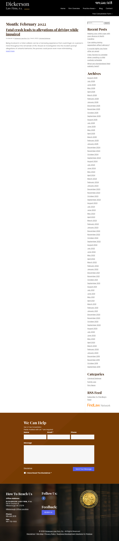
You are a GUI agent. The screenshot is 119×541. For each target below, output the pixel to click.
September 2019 (93, 367)
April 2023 (91, 217)
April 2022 (91, 259)
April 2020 (91, 342)
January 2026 (92, 102)
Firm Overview (74, 8)
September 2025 (94, 116)
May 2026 (91, 88)
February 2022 (93, 266)
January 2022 (92, 269)
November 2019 (93, 360)
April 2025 (91, 133)
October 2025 (92, 113)
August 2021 (92, 287)
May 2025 (91, 130)
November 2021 (93, 276)
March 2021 (91, 304)
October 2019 (92, 363)
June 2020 (91, 335)
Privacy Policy (50, 534)
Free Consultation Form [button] (102, 14)
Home (63, 8)
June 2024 (91, 168)
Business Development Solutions (70, 534)
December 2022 (93, 231)
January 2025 (92, 144)
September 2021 (93, 283)
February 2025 (93, 140)
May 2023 (91, 214)
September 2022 (94, 241)
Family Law (91, 382)
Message (28, 443)
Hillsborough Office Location (17, 509)
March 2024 (92, 179)
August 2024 (92, 161)
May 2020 (91, 339)
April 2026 (91, 92)
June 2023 (91, 210)
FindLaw (89, 534)
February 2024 (93, 182)
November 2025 (93, 109)
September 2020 (94, 325)
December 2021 (93, 273)
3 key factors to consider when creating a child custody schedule (97, 57)
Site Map (40, 534)
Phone (74, 432)
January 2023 (92, 227)
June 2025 (91, 126)
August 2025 (92, 120)
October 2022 (92, 238)
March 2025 (92, 137)
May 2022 (91, 255)
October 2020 (92, 321)
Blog (101, 8)
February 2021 (92, 308)
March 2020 (92, 346)
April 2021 (91, 301)
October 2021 (92, 280)
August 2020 (92, 328)
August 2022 (92, 245)
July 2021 (90, 290)
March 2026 (92, 95)
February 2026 (93, 99)
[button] (117, 527)
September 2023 (94, 200)
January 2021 (92, 311)
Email (50, 432)
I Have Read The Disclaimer (39, 473)
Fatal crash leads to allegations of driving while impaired (42, 31)
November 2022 (93, 234)
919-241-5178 (103, 2)
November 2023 (93, 193)
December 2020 (93, 315)
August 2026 (92, 78)
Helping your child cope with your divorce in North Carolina (98, 36)
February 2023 (93, 224)
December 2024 (93, 147)
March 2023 (92, 220)
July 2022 (91, 248)
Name (26, 432)
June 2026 (91, 85)
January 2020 (92, 353)
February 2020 (93, 349)
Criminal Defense (44, 38)
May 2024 (91, 172)
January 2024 (92, 186)
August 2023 (92, 203)
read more (10, 51)
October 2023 (92, 196)
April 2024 (91, 175)
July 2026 (91, 81)
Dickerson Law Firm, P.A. (22, 38)
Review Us (48, 512)
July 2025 (91, 123)
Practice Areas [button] (89, 8)
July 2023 (91, 207)
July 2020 (91, 332)
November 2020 (93, 318)
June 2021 (91, 294)
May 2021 (91, 297)
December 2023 (93, 189)
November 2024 (93, 151)
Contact (109, 8)
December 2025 (93, 106)
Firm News (91, 385)
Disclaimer (28, 468)
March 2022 (92, 262)
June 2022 (91, 252)
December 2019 (93, 356)
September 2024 (94, 158)
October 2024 (92, 154)
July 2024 (91, 165)
